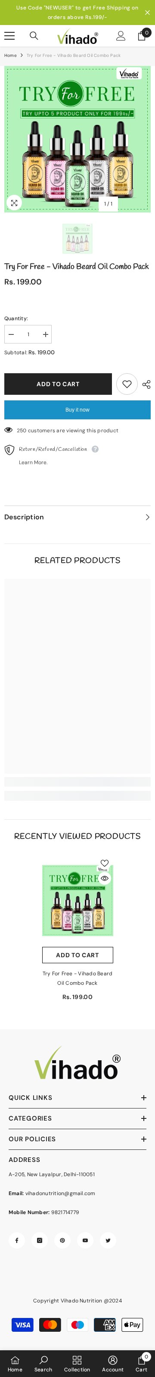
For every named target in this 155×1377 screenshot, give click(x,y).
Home (10, 55)
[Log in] (121, 36)
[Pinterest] (62, 1240)
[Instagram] (39, 1240)
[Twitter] (108, 1240)
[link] (77, 782)
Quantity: (16, 318)
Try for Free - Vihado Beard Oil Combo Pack (77, 978)
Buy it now (77, 410)
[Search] (34, 36)
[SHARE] (144, 384)
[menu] (9, 36)
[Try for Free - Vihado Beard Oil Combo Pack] (77, 901)
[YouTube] (85, 1240)
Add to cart (58, 384)
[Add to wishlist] (127, 384)
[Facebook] (17, 1240)
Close (147, 12)
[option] (77, 12)
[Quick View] (104, 878)
